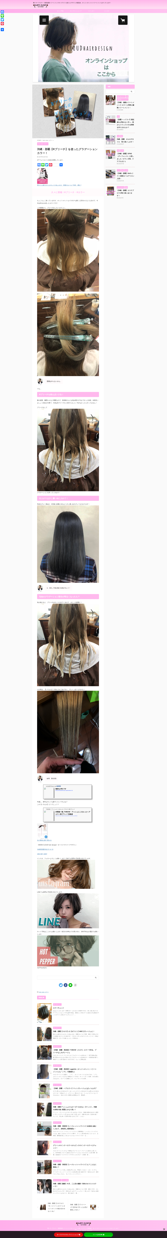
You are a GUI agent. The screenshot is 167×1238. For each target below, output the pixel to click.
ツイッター (91, 11)
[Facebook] (2, 12)
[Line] (2, 16)
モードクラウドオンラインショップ (67, 1234)
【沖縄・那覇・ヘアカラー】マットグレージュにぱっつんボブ (74, 1088)
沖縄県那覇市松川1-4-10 (45, 849)
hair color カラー (44, 992)
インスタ (106, 11)
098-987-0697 (42, 854)
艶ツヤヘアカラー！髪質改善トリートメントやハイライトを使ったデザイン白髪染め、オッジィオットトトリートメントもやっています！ (83, 1228)
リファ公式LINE (98, 1234)
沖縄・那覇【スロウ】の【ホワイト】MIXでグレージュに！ (74, 1031)
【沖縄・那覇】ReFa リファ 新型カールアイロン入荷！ (125, 175)
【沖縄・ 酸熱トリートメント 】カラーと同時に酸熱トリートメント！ (125, 105)
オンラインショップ (75, 11)
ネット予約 (60, 11)
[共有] (2, 30)
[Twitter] (2, 20)
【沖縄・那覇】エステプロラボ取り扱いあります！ (125, 193)
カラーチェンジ (58, 1008)
